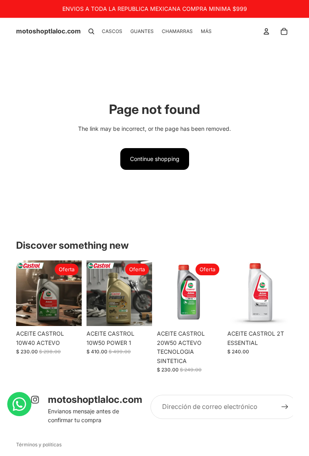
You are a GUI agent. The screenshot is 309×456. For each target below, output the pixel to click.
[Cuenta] (266, 31)
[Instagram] (35, 399)
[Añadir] (69, 314)
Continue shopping (154, 158)
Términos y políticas (39, 445)
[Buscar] (91, 31)
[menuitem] (206, 32)
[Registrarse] (284, 406)
